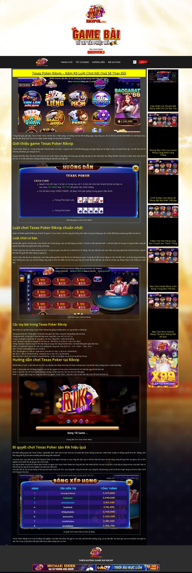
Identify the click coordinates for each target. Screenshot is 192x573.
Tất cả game (82, 62)
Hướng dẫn (98, 62)
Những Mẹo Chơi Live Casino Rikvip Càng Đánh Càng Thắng (163, 152)
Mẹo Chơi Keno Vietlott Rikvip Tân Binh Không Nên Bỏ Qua (163, 334)
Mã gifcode (114, 62)
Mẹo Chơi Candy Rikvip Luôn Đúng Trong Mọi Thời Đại (163, 287)
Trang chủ (66, 62)
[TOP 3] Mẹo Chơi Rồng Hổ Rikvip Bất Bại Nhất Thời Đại (163, 199)
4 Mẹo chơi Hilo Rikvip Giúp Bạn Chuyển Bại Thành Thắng (163, 242)
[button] (134, 62)
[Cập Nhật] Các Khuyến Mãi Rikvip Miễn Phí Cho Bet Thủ (163, 107)
